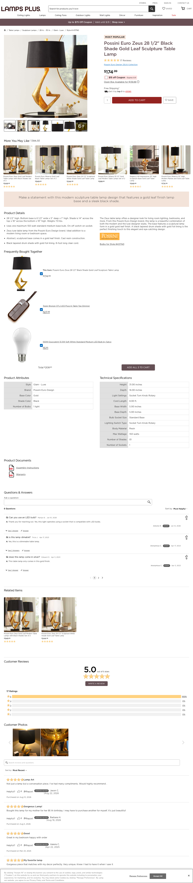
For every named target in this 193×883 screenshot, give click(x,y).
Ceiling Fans (60, 15)
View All (35, 140)
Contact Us (183, 3)
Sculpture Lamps (29, 30)
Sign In (167, 3)
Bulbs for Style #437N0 (112, 244)
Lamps (42, 15)
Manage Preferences (138, 876)
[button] (9, 125)
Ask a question (11, 496)
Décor (122, 15)
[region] (96, 876)
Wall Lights (105, 15)
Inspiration (157, 15)
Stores (142, 3)
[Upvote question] (186, 515)
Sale (174, 15)
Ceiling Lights (23, 15)
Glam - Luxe (59, 30)
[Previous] (9, 741)
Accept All (157, 876)
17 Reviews (125, 60)
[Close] (189, 875)
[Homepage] (5, 30)
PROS (155, 3)
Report (29, 790)
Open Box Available (120, 82)
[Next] (102, 576)
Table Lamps (14, 30)
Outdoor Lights (83, 15)
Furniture (139, 15)
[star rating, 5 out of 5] (111, 60)
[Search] (151, 8)
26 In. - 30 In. (45, 30)
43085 (128, 91)
